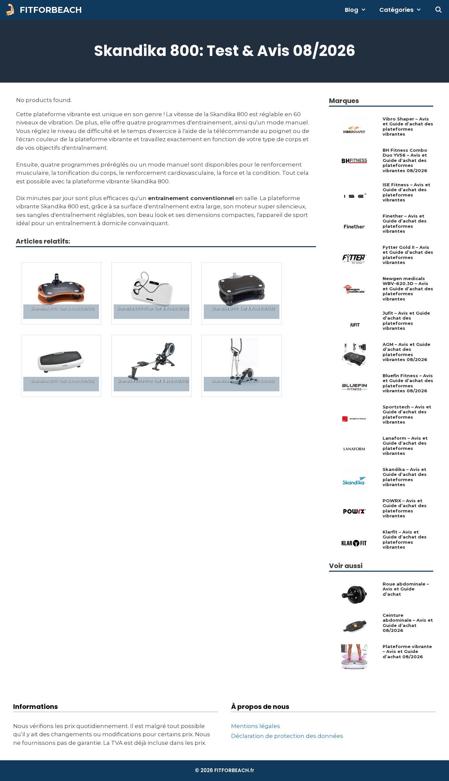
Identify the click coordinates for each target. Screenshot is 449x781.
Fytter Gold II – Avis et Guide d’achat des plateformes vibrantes (408, 255)
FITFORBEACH (51, 10)
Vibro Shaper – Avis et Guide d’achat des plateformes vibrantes (408, 127)
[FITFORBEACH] (11, 10)
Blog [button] (351, 10)
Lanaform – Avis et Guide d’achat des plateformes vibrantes (405, 446)
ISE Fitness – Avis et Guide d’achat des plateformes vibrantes (406, 192)
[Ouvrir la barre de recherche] (438, 10)
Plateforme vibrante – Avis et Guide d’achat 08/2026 (407, 651)
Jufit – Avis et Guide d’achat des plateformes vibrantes (406, 321)
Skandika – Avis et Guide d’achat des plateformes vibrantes (405, 477)
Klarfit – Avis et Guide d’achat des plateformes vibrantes (405, 540)
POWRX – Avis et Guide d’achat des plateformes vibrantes (405, 508)
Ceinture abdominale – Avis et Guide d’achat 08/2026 (408, 623)
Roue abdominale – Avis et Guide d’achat (406, 589)
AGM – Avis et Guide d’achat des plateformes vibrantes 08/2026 (406, 352)
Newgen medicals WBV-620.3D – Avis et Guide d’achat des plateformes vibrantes (408, 288)
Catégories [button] (396, 10)
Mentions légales (255, 726)
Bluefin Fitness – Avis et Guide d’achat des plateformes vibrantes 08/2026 (408, 383)
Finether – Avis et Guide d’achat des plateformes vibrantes (405, 224)
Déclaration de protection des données (287, 736)
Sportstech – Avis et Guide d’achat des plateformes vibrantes (407, 414)
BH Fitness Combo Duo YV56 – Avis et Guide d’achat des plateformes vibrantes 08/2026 (405, 160)
